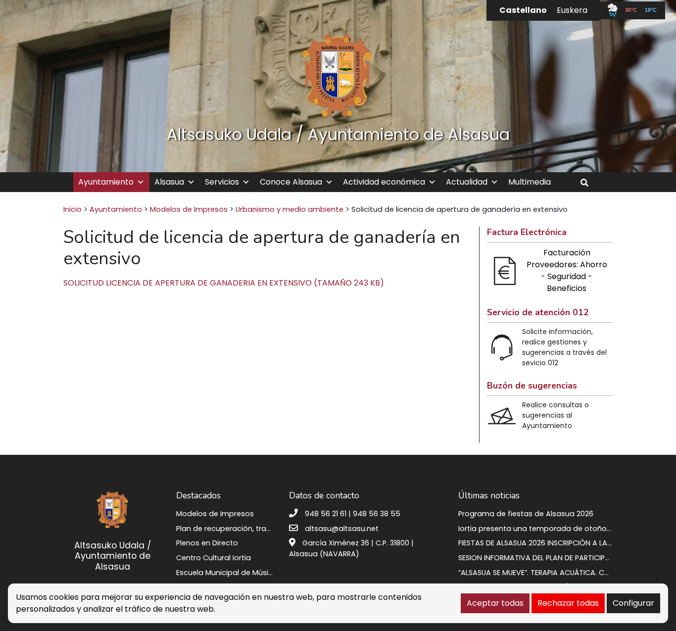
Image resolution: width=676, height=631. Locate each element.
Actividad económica (384, 182)
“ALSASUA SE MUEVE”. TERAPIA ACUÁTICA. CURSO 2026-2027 (560, 573)
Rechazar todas (568, 603)
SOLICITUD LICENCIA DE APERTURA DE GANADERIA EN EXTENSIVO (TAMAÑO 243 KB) (223, 283)
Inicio (72, 209)
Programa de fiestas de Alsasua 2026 (525, 514)
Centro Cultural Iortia (213, 558)
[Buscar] (588, 183)
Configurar (633, 603)
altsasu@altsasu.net (342, 529)
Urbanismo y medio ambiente (289, 209)
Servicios (222, 182)
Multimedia (529, 182)
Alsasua (169, 182)
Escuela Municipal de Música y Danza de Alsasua (263, 573)
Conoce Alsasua (291, 182)
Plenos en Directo (207, 543)
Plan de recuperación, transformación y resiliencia (266, 529)
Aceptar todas (495, 603)
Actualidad (466, 182)
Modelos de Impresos (189, 209)
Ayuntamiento (106, 182)
